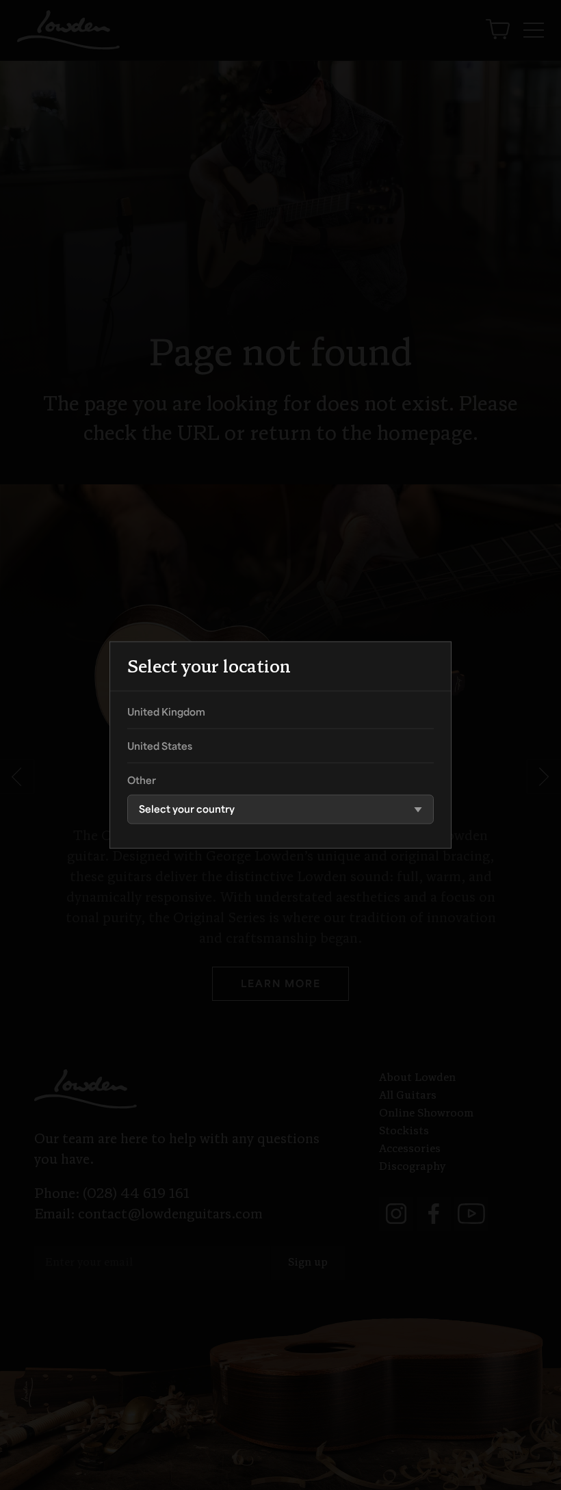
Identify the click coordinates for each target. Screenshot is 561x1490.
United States (159, 747)
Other (141, 782)
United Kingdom (166, 713)
